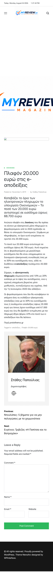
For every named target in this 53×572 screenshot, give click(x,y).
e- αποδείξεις (15, 328)
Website (32, 509)
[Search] (47, 13)
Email (7, 509)
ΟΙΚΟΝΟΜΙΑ (10, 168)
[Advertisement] (26, 48)
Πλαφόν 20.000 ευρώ (30, 328)
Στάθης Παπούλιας (39, 192)
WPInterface (9, 558)
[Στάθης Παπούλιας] (26, 354)
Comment (9, 462)
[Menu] (5, 13)
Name (7, 497)
